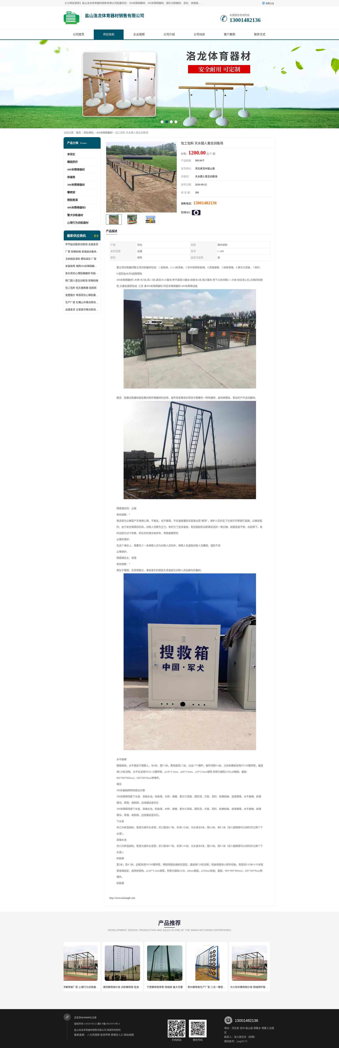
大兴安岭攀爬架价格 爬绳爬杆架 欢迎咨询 (172, 987)
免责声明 (105, 1035)
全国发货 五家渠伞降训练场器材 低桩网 (82, 309)
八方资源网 (93, 1035)
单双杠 (71, 154)
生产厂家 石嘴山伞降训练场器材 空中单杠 (82, 302)
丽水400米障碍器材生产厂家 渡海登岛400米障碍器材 (263, 987)
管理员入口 (117, 1035)
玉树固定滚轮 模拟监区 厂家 (80, 259)
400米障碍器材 (104, 132)
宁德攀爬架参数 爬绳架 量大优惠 (84, 987)
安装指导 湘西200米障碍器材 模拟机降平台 (82, 266)
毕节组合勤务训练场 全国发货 (81, 244)
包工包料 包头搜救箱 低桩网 (80, 288)
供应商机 (108, 34)
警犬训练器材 (75, 215)
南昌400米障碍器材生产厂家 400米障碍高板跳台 (218, 987)
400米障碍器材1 (76, 207)
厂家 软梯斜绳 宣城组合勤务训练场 (82, 251)
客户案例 (229, 34)
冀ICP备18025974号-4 (108, 1023)
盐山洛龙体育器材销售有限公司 (90, 1030)
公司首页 (78, 34)
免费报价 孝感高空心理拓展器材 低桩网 (82, 295)
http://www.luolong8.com (122, 898)
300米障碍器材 (76, 184)
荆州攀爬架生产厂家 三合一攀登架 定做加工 (131, 987)
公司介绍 (169, 34)
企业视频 (139, 34)
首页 (78, 132)
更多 (96, 236)
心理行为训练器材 (77, 222)
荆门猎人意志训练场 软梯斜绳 (81, 280)
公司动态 (199, 34)
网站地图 (129, 1035)
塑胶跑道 (72, 199)
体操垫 (71, 177)
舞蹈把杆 (72, 161)
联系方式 (259, 34)
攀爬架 (71, 192)
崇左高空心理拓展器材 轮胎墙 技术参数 (82, 273)
